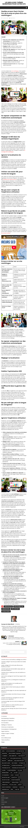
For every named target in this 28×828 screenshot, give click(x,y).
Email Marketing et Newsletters (8, 718)
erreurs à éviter (5, 608)
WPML (12, 789)
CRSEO (2, 800)
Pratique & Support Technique (7, 733)
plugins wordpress (11, 770)
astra (3, 751)
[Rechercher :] (14, 652)
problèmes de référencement (9, 179)
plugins (3, 770)
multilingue (14, 763)
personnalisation (6, 767)
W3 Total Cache (12, 784)
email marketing (12, 755)
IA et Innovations (4, 722)
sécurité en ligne (6, 777)
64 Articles (17, 624)
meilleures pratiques (19, 760)
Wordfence (15, 787)
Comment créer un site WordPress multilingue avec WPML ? (14, 659)
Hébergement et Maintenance (7, 720)
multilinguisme (15, 608)
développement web (18, 606)
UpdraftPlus (5, 784)
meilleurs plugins (6, 763)
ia (8, 758)
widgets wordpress (6, 787)
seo (11, 772)
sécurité (17, 775)
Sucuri (12, 775)
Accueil (2, 795)
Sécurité (3, 735)
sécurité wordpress (15, 779)
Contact (2, 804)
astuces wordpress (10, 751)
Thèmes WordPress (5, 740)
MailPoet (4, 760)
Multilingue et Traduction (6, 724)
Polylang (20, 770)
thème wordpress (6, 782)
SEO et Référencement (6, 737)
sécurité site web (6, 779)
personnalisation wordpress (18, 767)
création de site (8, 606)
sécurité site (14, 777)
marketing (10, 760)
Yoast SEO (17, 789)
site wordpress (5, 775)
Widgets (3, 742)
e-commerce (4, 755)
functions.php (21, 755)
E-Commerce (4, 716)
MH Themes (22, 826)
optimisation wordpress (17, 765)
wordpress (21, 787)
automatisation (20, 751)
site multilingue (15, 71)
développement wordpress (15, 753)
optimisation (22, 763)
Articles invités (4, 802)
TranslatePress (15, 782)
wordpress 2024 (5, 789)
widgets (20, 784)
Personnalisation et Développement (8, 729)
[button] (26, 8)
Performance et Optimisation (7, 727)
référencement (5, 772)
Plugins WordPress (5, 731)
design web (4, 753)
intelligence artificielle (15, 758)
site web (16, 772)
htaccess (4, 758)
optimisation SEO (6, 765)
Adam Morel (12, 18)
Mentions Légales (4, 797)
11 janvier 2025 (5, 18)
